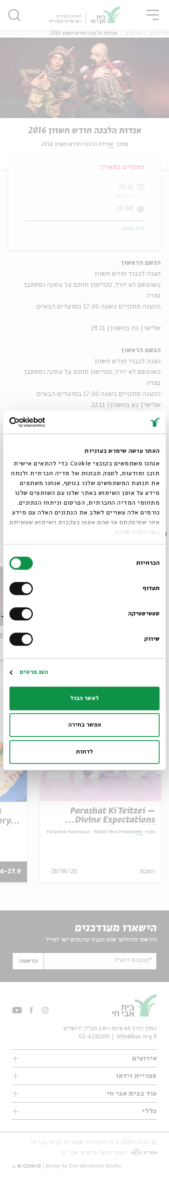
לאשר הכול (84, 698)
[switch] (23, 588)
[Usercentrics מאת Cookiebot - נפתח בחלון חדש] (45, 422)
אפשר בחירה (84, 725)
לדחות (84, 752)
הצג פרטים (34, 672)
